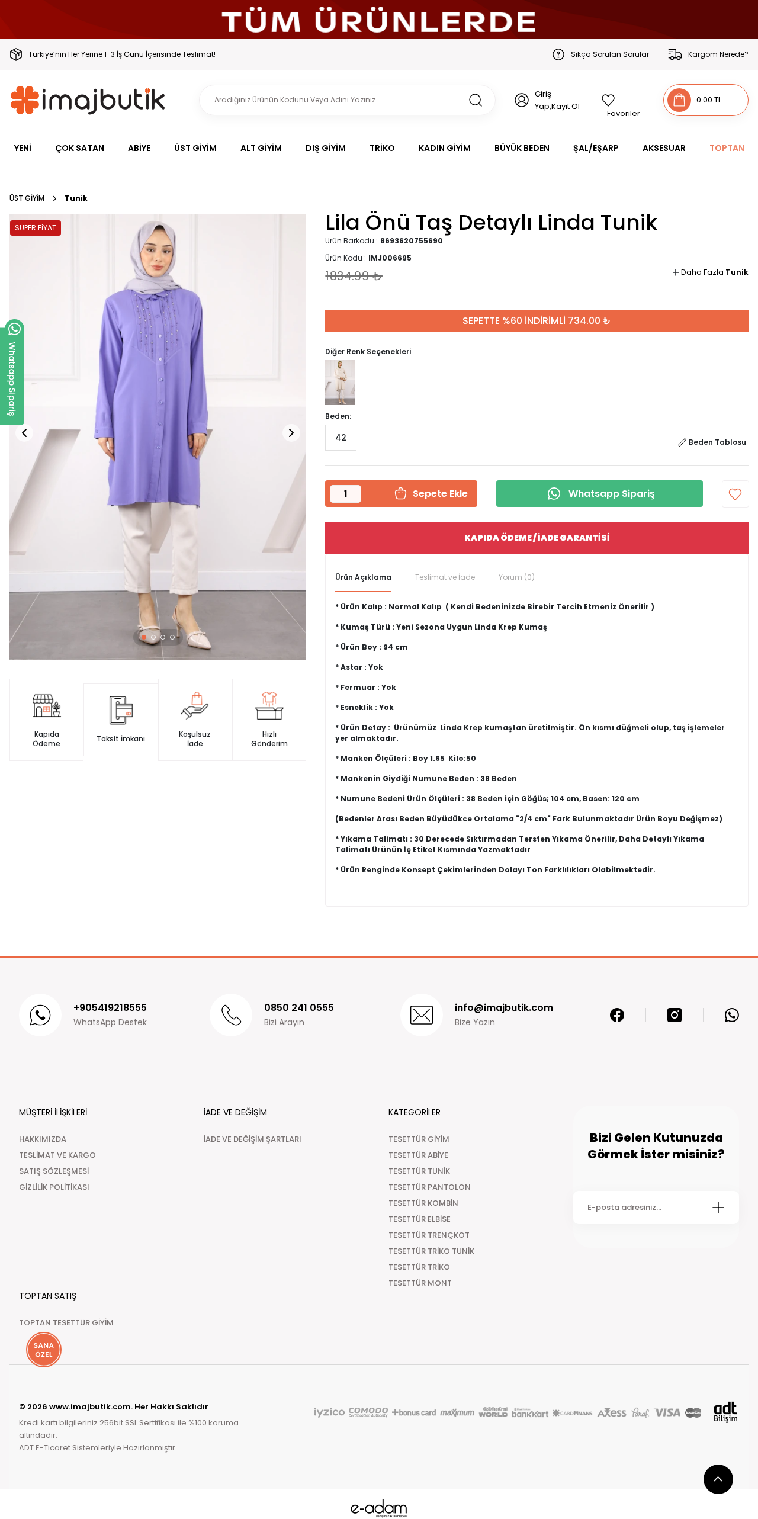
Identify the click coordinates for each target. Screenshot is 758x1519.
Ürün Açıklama (363, 577)
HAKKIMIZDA (42, 1139)
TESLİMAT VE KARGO (57, 1155)
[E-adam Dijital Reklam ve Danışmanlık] (379, 1508)
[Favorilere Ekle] (735, 494)
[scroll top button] (718, 1479)
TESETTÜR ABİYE (418, 1155)
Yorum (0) (517, 577)
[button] (144, 637)
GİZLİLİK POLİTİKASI (54, 1187)
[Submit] (718, 1207)
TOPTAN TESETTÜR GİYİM (66, 1322)
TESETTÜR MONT (420, 1283)
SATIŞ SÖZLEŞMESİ (54, 1171)
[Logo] (87, 99)
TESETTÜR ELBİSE (419, 1219)
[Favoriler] (622, 100)
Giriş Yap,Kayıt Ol (557, 100)
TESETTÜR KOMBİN (423, 1203)
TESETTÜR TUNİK (419, 1171)
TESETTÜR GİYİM (418, 1139)
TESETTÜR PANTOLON (429, 1187)
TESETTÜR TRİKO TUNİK (431, 1251)
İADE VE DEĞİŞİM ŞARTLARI (252, 1139)
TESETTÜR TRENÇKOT (429, 1235)
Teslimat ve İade (445, 577)
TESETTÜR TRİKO (419, 1267)
